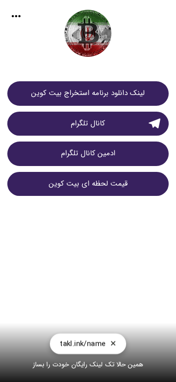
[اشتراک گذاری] (16, 16)
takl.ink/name (83, 344)
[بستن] (113, 344)
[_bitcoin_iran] (88, 38)
